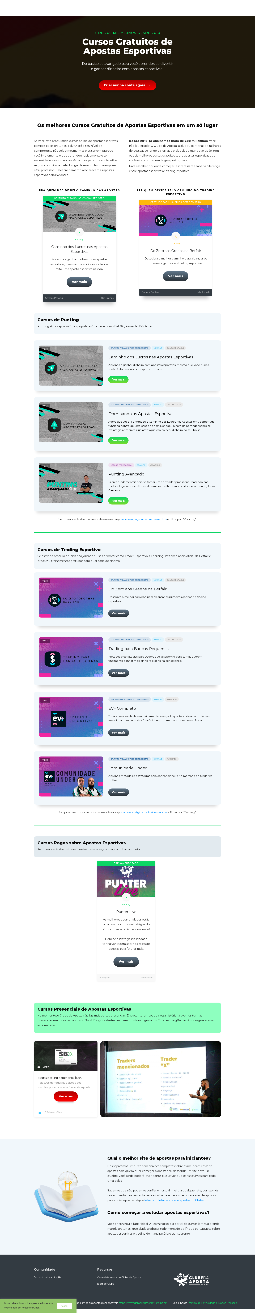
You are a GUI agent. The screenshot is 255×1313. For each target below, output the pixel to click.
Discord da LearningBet (48, 1277)
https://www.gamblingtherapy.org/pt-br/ (143, 1302)
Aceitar (64, 1305)
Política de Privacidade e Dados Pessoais (212, 1302)
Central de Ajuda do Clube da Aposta (119, 1277)
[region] (38, 1306)
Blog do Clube (105, 1283)
